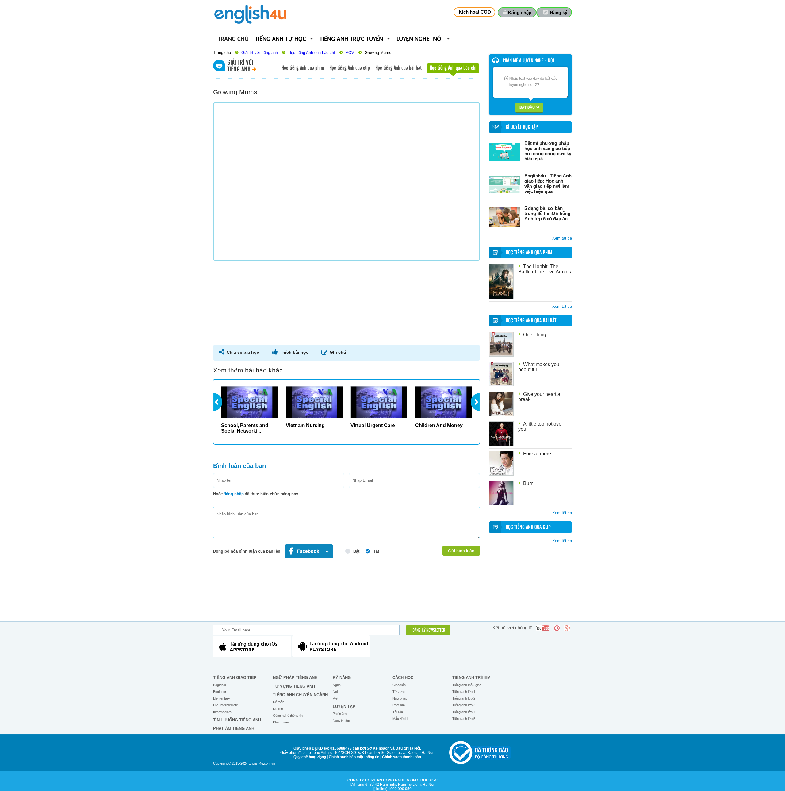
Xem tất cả (562, 238)
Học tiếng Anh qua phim (302, 68)
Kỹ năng (342, 677)
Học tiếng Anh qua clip (349, 68)
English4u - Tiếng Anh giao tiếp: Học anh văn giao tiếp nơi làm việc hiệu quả (548, 183)
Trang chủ (233, 39)
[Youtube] (543, 628)
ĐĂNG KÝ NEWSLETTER (428, 630)
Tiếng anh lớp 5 (463, 718)
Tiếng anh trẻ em (471, 677)
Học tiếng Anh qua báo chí (311, 52)
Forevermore (537, 453)
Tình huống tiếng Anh (237, 720)
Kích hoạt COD (475, 11)
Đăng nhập (519, 12)
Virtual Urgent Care (372, 425)
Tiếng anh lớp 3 (463, 705)
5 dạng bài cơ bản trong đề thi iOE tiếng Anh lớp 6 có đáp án (547, 213)
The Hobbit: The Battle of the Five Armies (544, 269)
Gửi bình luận (461, 550)
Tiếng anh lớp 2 (463, 698)
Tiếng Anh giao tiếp (235, 677)
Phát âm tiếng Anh (233, 728)
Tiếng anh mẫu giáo (466, 685)
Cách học (402, 677)
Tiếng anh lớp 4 (463, 712)
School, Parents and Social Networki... (244, 428)
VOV (350, 52)
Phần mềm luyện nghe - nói (528, 60)
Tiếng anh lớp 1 (463, 691)
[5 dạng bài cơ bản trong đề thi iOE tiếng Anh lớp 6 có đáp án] (504, 217)
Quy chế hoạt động (309, 757)
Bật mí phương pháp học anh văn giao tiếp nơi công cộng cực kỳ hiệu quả (547, 151)
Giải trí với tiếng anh (259, 52)
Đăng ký (558, 12)
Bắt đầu (527, 107)
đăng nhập (234, 494)
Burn (528, 483)
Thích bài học (294, 352)
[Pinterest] (557, 628)
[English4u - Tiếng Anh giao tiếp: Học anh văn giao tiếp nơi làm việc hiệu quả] (504, 184)
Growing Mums (378, 52)
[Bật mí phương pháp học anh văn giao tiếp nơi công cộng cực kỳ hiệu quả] (504, 152)
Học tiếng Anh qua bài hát (398, 68)
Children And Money (439, 425)
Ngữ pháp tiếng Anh (295, 677)
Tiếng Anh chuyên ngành (300, 695)
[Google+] (567, 628)
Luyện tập (344, 706)
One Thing (534, 334)
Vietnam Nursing (305, 425)
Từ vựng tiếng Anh (294, 686)
